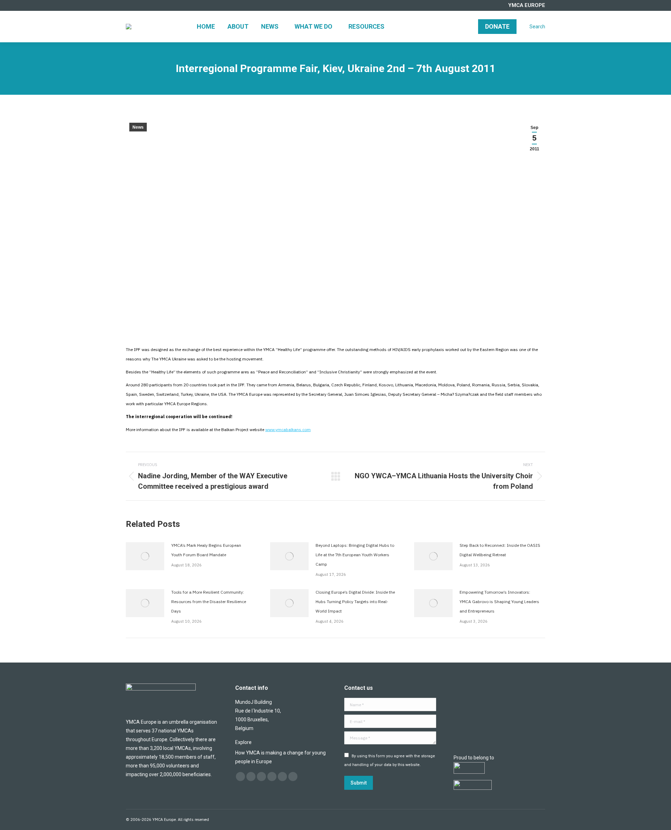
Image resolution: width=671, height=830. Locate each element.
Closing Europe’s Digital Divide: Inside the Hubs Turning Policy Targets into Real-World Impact (355, 601)
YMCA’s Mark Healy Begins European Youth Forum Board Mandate (206, 550)
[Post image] (145, 556)
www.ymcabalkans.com (288, 429)
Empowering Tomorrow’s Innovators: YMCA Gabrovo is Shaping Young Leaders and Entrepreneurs (499, 601)
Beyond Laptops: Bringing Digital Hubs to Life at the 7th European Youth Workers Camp (355, 555)
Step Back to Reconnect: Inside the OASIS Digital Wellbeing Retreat (500, 550)
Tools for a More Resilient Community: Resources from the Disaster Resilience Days (208, 601)
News (138, 127)
